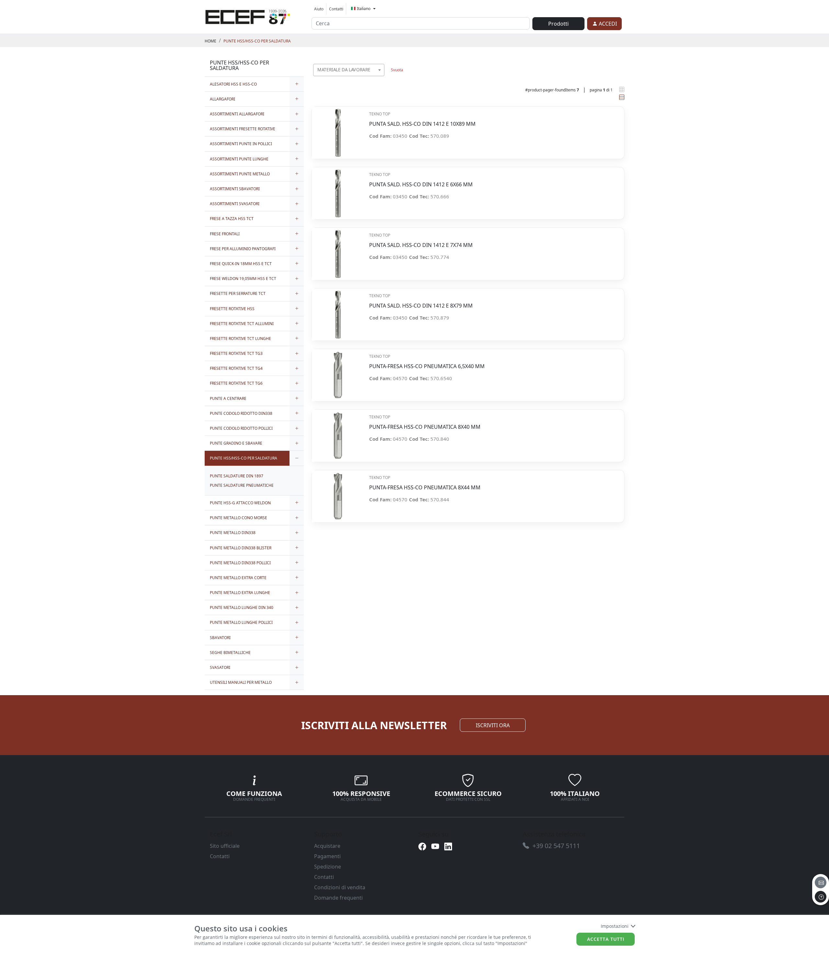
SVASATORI (220, 667)
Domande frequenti (338, 897)
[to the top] (820, 897)
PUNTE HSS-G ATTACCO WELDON (240, 503)
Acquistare (327, 845)
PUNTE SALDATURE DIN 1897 (236, 476)
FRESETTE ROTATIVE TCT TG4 (236, 368)
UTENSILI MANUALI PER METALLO (241, 682)
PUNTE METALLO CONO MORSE (238, 517)
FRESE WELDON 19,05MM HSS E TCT (243, 278)
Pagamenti (327, 856)
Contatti (336, 9)
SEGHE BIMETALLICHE (230, 652)
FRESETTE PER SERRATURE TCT (238, 293)
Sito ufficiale (225, 845)
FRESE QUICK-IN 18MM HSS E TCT (241, 263)
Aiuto (319, 9)
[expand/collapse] (297, 84)
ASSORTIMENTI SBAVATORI (235, 189)
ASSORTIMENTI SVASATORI (234, 203)
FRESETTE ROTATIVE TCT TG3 (236, 353)
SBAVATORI (220, 637)
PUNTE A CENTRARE (228, 398)
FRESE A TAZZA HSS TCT (232, 218)
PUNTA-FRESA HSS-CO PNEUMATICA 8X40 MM (425, 427)
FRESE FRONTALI (225, 234)
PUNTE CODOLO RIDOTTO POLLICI (241, 428)
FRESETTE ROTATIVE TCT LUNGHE (240, 338)
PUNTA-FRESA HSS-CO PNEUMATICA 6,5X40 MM (427, 366)
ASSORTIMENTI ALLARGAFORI (237, 114)
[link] (248, 16)
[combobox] (348, 70)
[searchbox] (380, 78)
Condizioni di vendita (339, 887)
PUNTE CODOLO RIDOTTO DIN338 (241, 413)
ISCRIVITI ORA (493, 725)
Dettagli (337, 129)
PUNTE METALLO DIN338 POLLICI (240, 563)
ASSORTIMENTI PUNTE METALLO (240, 174)
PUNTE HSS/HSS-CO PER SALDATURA (257, 41)
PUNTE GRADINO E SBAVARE (236, 443)
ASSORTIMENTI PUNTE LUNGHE (239, 159)
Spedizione (327, 866)
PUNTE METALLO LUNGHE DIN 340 (241, 607)
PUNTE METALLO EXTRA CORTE (238, 577)
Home (210, 41)
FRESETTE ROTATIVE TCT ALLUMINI (242, 323)
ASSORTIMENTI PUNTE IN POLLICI (241, 143)
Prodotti (558, 23)
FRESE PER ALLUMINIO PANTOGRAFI (243, 248)
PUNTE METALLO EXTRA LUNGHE (240, 592)
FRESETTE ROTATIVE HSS (232, 308)
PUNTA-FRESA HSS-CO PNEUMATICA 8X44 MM (425, 487)
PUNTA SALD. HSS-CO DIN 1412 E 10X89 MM (422, 124)
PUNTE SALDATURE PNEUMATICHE (242, 485)
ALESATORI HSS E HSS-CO (233, 84)
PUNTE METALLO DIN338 (233, 532)
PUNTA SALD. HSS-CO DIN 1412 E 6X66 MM (421, 184)
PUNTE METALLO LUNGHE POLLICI (241, 622)
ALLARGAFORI (222, 99)
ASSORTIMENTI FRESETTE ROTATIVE (242, 129)
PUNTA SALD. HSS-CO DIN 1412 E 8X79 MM (421, 306)
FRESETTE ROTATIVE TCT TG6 (236, 383)
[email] (820, 882)
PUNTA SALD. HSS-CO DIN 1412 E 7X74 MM (421, 245)
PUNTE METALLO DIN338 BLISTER (240, 548)
